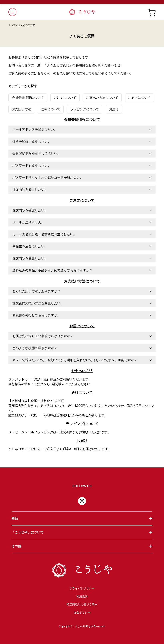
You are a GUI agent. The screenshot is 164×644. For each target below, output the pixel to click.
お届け (114, 109)
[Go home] (82, 12)
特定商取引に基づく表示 (82, 604)
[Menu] (38, 12)
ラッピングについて (84, 109)
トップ (13, 25)
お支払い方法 (21, 109)
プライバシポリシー (82, 588)
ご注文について (65, 97)
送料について (50, 109)
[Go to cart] (152, 12)
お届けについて (139, 97)
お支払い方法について (102, 97)
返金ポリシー (82, 612)
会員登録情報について (28, 97)
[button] (82, 130)
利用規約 (82, 596)
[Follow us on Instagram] (82, 501)
